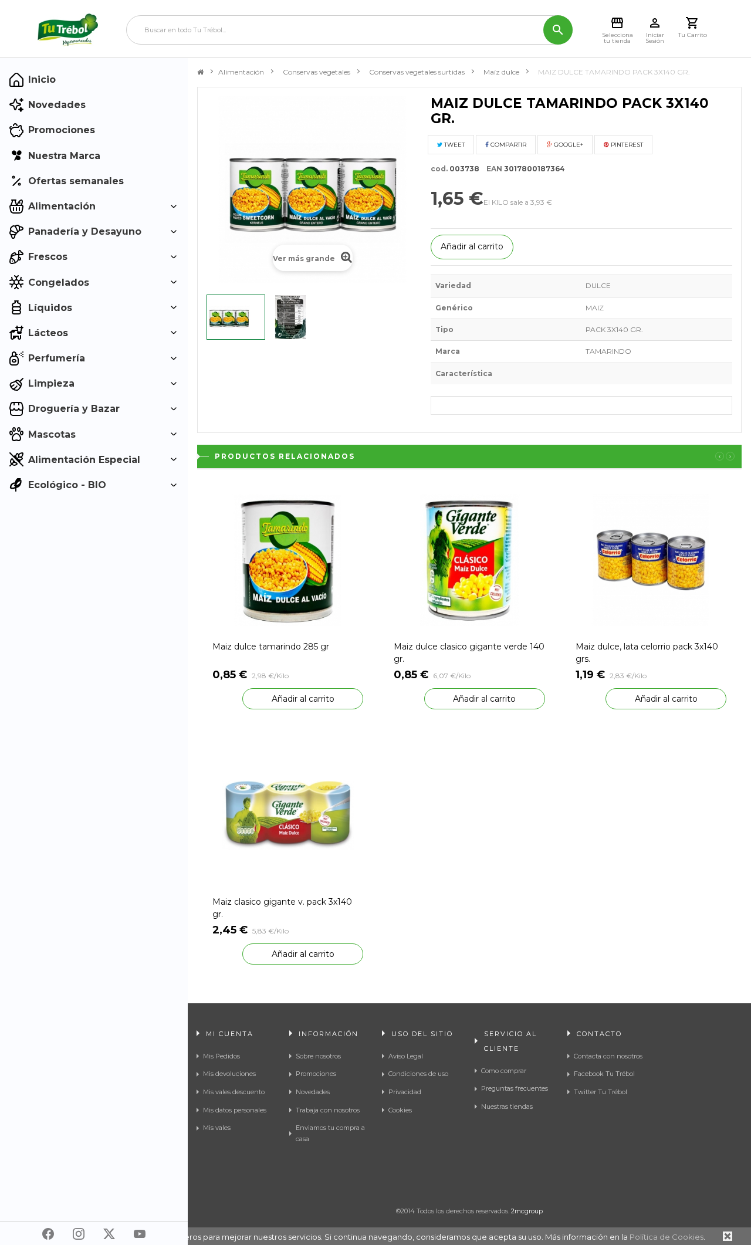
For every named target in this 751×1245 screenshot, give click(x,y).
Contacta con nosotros (608, 1056)
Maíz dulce (501, 71)
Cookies (400, 1110)
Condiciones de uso (418, 1074)
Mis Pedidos (221, 1056)
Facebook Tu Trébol (604, 1074)
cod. (439, 168)
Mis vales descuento (234, 1092)
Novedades (313, 1092)
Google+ (567, 144)
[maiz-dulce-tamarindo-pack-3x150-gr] (297, 317)
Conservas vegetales (316, 71)
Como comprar (503, 1071)
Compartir (507, 144)
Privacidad (404, 1092)
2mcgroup (527, 1211)
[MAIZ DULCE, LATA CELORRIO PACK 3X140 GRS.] (651, 559)
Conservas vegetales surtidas (417, 71)
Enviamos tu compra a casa (330, 1133)
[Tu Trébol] (68, 29)
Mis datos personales (234, 1110)
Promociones (316, 1074)
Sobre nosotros (318, 1056)
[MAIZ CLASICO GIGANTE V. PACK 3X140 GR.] (288, 814)
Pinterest (626, 144)
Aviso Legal (405, 1056)
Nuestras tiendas (507, 1106)
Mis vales (217, 1128)
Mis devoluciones (229, 1074)
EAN (491, 168)
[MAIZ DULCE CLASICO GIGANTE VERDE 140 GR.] (469, 559)
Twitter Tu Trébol (600, 1092)
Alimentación (241, 71)
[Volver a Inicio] (200, 72)
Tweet (453, 144)
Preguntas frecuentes (514, 1088)
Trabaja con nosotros (328, 1110)
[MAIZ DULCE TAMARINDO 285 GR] (288, 559)
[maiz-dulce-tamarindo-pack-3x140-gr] (236, 317)
